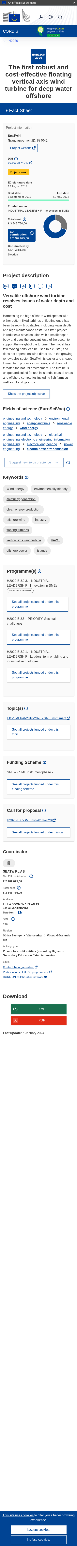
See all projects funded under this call (38, 832)
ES (23, 286)
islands (42, 550)
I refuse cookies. (38, 1539)
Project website (21, 149)
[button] (50, 17)
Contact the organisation (23, 967)
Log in (41, 17)
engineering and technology (22, 418)
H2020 (13, 41)
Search (60, 17)
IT (40, 286)
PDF (41, 1020)
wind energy (29, 428)
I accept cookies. (38, 1529)
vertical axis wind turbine (24, 540)
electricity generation (21, 499)
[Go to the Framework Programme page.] (38, 56)
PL (49, 286)
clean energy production (23, 509)
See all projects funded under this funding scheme (35, 787)
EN (14, 286)
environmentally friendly (51, 489)
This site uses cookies (18, 1515)
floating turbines (18, 530)
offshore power (17, 550)
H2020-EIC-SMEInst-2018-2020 (30, 820)
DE (6, 286)
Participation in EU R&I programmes (31, 972)
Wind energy (15, 489)
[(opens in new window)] (16, 15)
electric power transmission (47, 449)
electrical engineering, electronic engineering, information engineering (36, 439)
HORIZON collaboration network (28, 977)
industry (40, 519)
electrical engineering (42, 444)
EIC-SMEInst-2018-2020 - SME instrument (37, 718)
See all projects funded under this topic (35, 732)
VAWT (55, 540)
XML (41, 1009)
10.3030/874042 (18, 162)
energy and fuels (38, 423)
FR (31, 286)
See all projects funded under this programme (35, 604)
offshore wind (16, 519)
